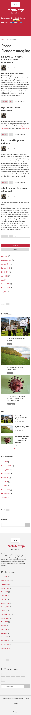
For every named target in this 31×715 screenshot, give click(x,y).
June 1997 (4, 256)
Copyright (15, 711)
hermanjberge (18, 67)
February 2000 (5, 618)
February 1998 (5, 268)
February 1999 (5, 288)
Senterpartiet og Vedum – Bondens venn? (15, 369)
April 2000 (4, 625)
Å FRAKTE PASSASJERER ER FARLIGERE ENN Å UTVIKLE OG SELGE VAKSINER (16, 399)
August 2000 (4, 637)
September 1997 (6, 260)
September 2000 (6, 640)
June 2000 (4, 633)
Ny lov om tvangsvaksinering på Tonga (16, 340)
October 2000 (5, 644)
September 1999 (6, 614)
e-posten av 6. (24, 128)
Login (15, 709)
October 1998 (5, 284)
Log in (11, 101)
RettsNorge (15, 9)
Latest (15, 249)
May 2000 (4, 629)
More (15, 449)
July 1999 (4, 292)
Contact (16, 703)
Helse (9, 344)
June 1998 (4, 276)
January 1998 (5, 264)
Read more (5, 102)
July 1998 (4, 280)
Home (2, 39)
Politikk (9, 373)
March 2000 (4, 622)
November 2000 (5, 648)
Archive (15, 245)
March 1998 (4, 272)
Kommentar (10, 404)
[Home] (15, 4)
